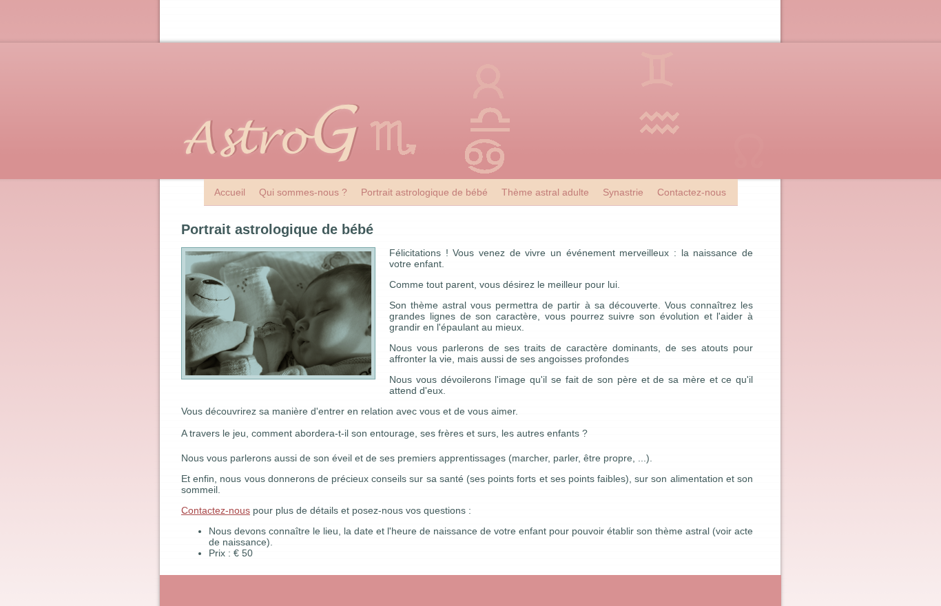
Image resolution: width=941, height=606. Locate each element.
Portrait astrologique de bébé (424, 192)
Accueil (229, 192)
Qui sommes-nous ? (303, 192)
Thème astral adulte (545, 192)
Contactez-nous (691, 192)
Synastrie (623, 192)
